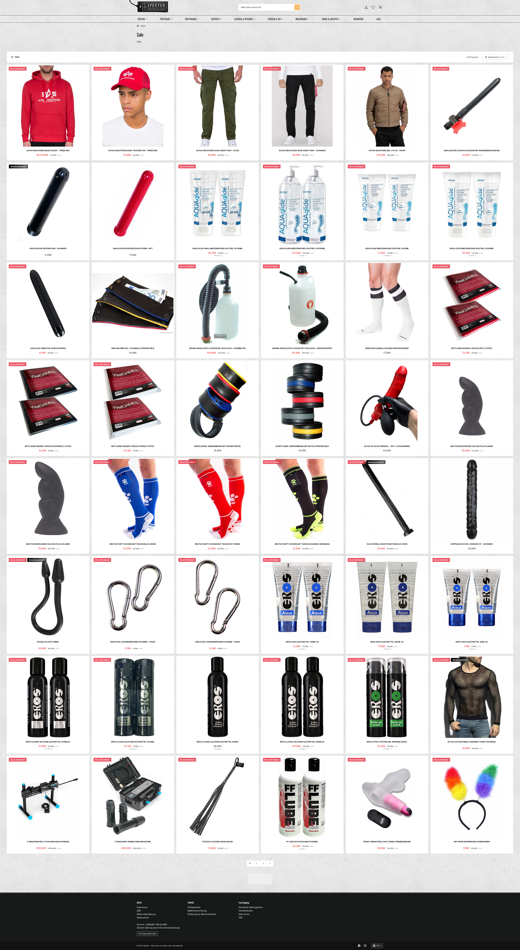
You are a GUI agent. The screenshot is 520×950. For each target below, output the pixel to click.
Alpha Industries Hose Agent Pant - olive (217, 150)
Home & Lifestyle (330, 19)
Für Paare (165, 19)
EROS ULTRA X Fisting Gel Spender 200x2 (387, 742)
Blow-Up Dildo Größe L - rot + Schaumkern (387, 446)
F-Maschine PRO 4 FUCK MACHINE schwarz (48, 842)
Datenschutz (143, 917)
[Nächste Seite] (269, 863)
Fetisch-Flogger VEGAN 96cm (217, 842)
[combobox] (269, 7)
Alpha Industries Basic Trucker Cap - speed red (132, 150)
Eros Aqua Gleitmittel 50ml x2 (472, 642)
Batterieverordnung (197, 910)
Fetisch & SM (274, 19)
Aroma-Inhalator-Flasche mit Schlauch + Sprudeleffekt (302, 348)
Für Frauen (190, 19)
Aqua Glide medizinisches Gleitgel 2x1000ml (302, 248)
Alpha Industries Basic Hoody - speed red (48, 150)
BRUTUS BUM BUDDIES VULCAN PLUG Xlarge (472, 446)
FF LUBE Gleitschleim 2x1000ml (302, 842)
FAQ (240, 917)
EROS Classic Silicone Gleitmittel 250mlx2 (48, 742)
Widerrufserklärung (146, 914)
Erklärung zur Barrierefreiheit (202, 914)
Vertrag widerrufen (147, 933)
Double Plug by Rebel (48, 642)
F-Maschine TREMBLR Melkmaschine (133, 842)
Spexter (146, 946)
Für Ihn (141, 19)
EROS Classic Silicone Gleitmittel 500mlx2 (302, 742)
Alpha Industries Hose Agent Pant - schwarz (302, 150)
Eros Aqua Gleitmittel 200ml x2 (387, 642)
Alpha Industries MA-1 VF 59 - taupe (387, 150)
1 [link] (249, 863)
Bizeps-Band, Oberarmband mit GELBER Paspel (217, 446)
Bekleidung (301, 19)
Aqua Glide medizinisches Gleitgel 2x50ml (387, 248)
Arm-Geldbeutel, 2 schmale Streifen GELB (132, 348)
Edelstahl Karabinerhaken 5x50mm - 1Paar (217, 642)
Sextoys (215, 19)
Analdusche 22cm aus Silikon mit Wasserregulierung (472, 150)
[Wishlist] (373, 7)
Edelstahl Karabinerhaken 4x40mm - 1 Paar (132, 642)
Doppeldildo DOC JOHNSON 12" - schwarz (472, 544)
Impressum (142, 907)
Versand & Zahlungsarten (251, 907)
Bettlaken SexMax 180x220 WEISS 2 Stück (132, 446)
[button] (380, 7)
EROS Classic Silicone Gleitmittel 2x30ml (133, 742)
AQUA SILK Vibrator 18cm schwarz (48, 348)
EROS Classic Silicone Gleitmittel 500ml (218, 742)
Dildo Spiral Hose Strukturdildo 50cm (387, 544)
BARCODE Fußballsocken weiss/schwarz (387, 348)
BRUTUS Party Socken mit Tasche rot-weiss (217, 544)
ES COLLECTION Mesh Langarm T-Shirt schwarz (472, 742)
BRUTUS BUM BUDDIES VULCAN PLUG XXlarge (48, 544)
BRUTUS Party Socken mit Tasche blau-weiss (133, 544)
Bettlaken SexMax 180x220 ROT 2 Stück (471, 348)
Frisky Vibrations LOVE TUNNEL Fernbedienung (387, 842)
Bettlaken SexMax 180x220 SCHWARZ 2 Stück (48, 446)
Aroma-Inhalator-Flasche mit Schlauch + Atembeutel (217, 348)
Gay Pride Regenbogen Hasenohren (472, 842)
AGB (139, 910)
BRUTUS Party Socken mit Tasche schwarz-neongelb (302, 544)
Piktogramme (194, 907)
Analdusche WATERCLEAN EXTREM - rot (132, 248)
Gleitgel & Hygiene (243, 19)
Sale (143, 26)
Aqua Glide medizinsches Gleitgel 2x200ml (472, 248)
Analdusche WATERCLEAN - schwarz (48, 248)
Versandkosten (246, 910)
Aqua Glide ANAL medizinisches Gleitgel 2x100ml (217, 248)
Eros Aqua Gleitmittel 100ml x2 (302, 642)
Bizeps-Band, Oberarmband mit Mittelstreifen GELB (302, 446)
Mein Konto (244, 914)
